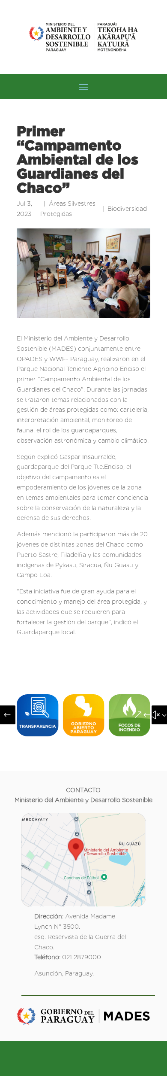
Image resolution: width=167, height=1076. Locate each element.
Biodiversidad (127, 208)
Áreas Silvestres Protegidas (67, 208)
